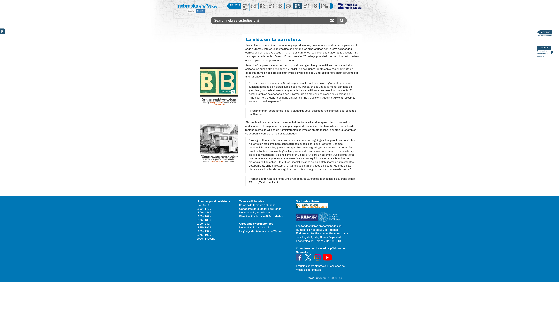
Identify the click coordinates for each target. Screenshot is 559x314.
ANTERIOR (545, 32)
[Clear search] (332, 20)
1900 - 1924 (289, 6)
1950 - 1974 (307, 6)
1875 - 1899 (280, 6)
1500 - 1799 (254, 6)
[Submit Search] (342, 20)
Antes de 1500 (246, 7)
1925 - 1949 (298, 6)
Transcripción (219, 104)
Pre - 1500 (203, 205)
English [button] (200, 11)
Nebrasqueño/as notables (254, 212)
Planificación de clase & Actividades (261, 216)
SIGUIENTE (546, 48)
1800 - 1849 (263, 6)
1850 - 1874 (272, 6)
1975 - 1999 (315, 6)
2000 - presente (325, 6)
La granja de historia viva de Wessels (261, 231)
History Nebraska (216, 103)
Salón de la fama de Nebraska (257, 205)
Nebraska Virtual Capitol (254, 227)
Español (191, 11)
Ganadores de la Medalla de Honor (260, 208)
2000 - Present (206, 238)
